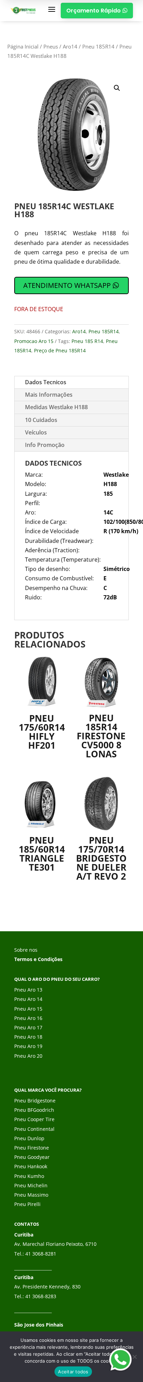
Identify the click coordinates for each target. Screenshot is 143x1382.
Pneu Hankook (30, 1166)
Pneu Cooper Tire (34, 1119)
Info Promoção (45, 445)
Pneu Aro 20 (28, 1056)
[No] (134, 1356)
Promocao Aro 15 (33, 341)
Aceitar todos (73, 1371)
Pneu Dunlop (29, 1138)
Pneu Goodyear (32, 1157)
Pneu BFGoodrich (34, 1110)
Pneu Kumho (29, 1176)
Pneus (50, 46)
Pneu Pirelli (27, 1204)
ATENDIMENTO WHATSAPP (67, 285)
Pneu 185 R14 (87, 341)
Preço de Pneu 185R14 (60, 350)
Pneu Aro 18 (28, 1036)
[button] (117, 88)
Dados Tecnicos (45, 382)
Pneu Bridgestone (35, 1100)
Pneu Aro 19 (28, 1046)
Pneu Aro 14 (28, 999)
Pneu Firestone (31, 1147)
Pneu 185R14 (98, 46)
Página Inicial (23, 46)
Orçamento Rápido (96, 11)
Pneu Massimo (31, 1194)
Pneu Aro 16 (28, 1018)
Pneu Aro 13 (28, 989)
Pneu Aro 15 (28, 1008)
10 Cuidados (41, 420)
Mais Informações (49, 394)
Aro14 (70, 46)
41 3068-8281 (40, 1253)
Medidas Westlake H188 (56, 407)
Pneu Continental (34, 1129)
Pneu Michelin (31, 1185)
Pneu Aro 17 (28, 1027)
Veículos (36, 432)
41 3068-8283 (40, 1296)
